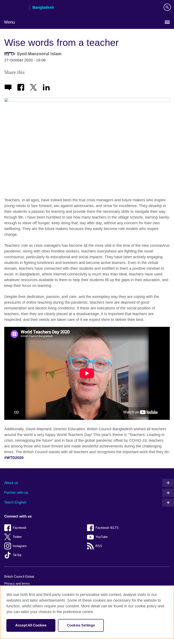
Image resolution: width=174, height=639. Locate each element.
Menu (9, 22)
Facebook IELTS (107, 527)
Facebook (20, 527)
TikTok (17, 555)
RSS (98, 546)
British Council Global (19, 576)
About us (11, 483)
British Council (15, 8)
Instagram (20, 546)
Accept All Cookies (30, 625)
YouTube (101, 537)
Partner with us (16, 493)
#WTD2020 (14, 458)
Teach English (15, 502)
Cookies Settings (81, 625)
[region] (87, 612)
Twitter (17, 537)
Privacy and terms (17, 583)
